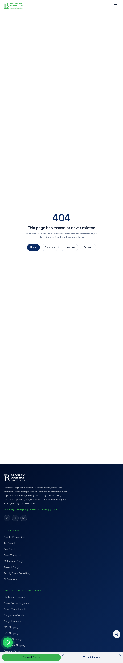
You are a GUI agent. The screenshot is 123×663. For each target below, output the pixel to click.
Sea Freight (10, 549)
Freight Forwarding (14, 537)
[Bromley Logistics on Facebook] (15, 518)
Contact (88, 247)
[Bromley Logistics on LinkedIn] (7, 518)
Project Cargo (12, 567)
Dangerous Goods (14, 615)
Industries (69, 247)
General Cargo (12, 651)
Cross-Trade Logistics (16, 609)
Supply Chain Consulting (17, 573)
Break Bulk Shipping (14, 645)
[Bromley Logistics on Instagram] (23, 518)
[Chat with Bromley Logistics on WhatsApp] (8, 642)
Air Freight (9, 543)
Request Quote (31, 657)
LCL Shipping (11, 633)
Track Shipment (91, 657)
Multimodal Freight (14, 561)
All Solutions (10, 579)
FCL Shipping (11, 627)
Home (33, 247)
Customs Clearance (14, 597)
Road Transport (12, 555)
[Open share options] (116, 634)
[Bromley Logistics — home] (19, 6)
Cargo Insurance (13, 621)
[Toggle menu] (115, 5)
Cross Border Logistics (16, 603)
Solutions (50, 247)
